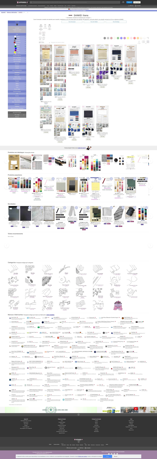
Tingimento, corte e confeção (131, 426)
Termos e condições (105, 451)
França (68, 444)
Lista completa (50, 314)
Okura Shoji (26, 423)
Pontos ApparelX (26, 426)
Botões (96, 422)
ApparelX (3, 12)
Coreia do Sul (98, 444)
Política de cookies (82, 456)
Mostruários (96, 431)
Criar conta (60, 99)
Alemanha (81, 444)
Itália (70, 444)
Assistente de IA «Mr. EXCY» (61, 431)
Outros (131, 428)
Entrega (131, 423)
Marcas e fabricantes (12, 12)
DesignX (26, 425)
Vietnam (102, 444)
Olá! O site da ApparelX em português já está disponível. (79, 9)
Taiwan (89, 444)
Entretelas (96, 425)
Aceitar (107, 456)
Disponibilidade (131, 425)
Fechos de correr (96, 426)
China (86, 444)
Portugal (77, 444)
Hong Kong (93, 444)
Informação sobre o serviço (26, 420)
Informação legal (112, 451)
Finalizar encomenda (62, 425)
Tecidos (96, 420)
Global (50, 444)
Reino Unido (64, 444)
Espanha (73, 444)
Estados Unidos (56, 444)
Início (62, 420)
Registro (129, 2)
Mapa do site (131, 429)
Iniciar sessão (137, 2)
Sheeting (96, 429)
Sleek (96, 428)
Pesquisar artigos (62, 422)
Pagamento (131, 422)
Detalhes (84, 10)
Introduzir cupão (62, 429)
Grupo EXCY (26, 422)
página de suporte (82, 147)
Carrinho (61, 423)
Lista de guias (131, 420)
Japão (107, 444)
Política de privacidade (120, 451)
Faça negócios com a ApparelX (26, 428)
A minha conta (62, 426)
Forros (96, 423)
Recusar (115, 456)
